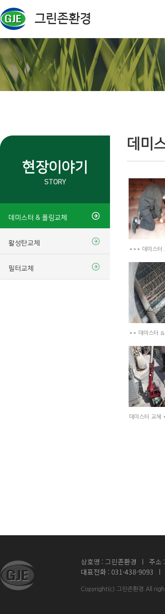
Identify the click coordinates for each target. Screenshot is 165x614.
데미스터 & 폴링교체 (37, 217)
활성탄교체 (24, 243)
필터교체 (21, 268)
